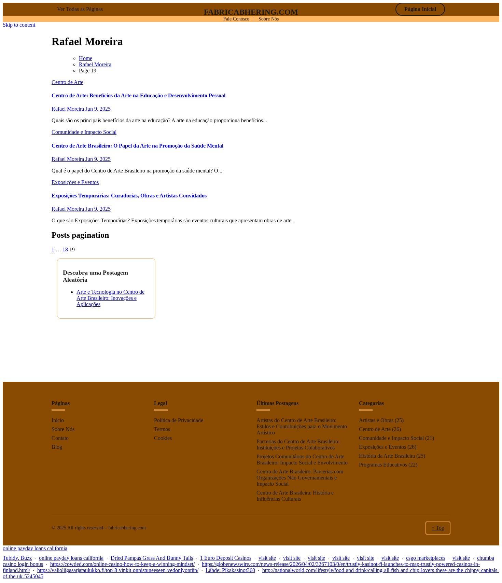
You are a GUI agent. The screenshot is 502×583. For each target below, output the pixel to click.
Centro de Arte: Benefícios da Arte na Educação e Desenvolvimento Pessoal (138, 95)
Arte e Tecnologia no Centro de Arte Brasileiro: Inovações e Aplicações (110, 298)
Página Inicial (420, 9)
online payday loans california (35, 548)
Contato (60, 438)
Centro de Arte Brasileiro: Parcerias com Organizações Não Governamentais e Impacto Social (299, 478)
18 (65, 249)
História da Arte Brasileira (387, 456)
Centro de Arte (67, 82)
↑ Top (438, 528)
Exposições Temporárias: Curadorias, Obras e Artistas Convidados (129, 195)
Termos (162, 429)
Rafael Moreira (68, 109)
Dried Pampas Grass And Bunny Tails (152, 558)
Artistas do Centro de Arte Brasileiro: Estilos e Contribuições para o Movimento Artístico (301, 426)
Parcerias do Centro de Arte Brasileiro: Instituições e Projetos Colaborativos (297, 444)
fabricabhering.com (251, 12)
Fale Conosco (236, 19)
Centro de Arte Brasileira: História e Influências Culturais (295, 496)
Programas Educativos (383, 465)
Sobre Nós (269, 19)
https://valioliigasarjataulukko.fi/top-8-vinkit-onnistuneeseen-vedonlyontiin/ (117, 570)
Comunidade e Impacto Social (84, 132)
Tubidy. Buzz (17, 558)
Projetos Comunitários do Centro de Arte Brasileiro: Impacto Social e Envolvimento (302, 460)
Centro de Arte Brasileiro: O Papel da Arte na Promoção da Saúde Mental (137, 146)
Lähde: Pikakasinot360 (230, 570)
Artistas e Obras (376, 420)
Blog (57, 447)
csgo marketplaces (425, 558)
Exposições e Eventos (75, 182)
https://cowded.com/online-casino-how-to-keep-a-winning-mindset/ (122, 564)
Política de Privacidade (178, 420)
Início (58, 420)
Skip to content (19, 25)
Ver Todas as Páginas (80, 9)
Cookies (163, 438)
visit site (267, 558)
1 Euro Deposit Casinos (225, 558)
